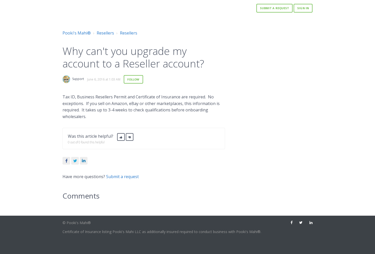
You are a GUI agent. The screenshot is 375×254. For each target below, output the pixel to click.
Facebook (66, 161)
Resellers (105, 33)
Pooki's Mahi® (76, 33)
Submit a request (274, 8)
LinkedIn (84, 161)
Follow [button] (133, 79)
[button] (121, 137)
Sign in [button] (303, 8)
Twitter (75, 161)
